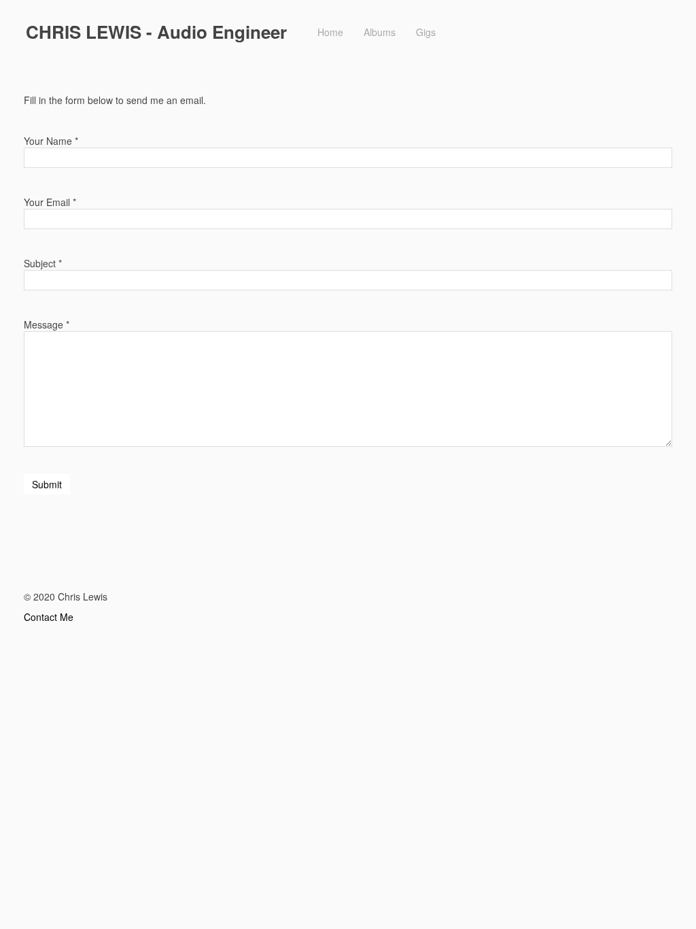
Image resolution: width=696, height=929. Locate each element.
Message (43, 324)
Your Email (47, 202)
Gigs (426, 32)
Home (330, 32)
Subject (40, 263)
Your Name (48, 141)
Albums (380, 32)
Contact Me (48, 617)
